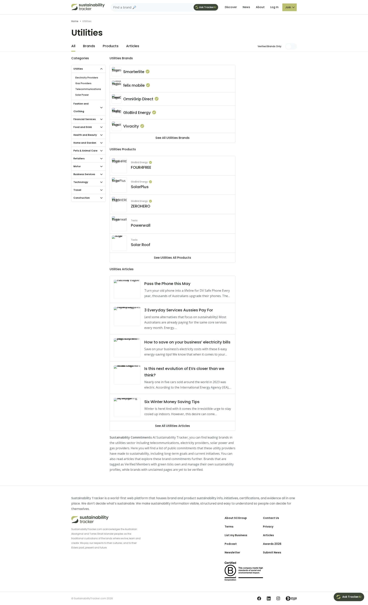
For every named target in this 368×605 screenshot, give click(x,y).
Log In (274, 7)
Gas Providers (83, 83)
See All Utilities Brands (172, 138)
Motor (77, 166)
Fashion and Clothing (81, 107)
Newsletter (232, 552)
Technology (80, 182)
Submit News (272, 552)
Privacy (268, 526)
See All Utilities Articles (172, 426)
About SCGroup (236, 518)
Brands (89, 46)
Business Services (84, 174)
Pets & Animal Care (85, 150)
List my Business (236, 535)
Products (110, 46)
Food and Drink (82, 127)
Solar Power (82, 94)
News (246, 7)
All (73, 46)
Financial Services (84, 119)
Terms (229, 526)
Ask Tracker (207, 7)
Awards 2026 (272, 544)
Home (74, 21)
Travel (77, 190)
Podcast (231, 544)
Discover (231, 7)
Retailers (79, 158)
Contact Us (271, 518)
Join (288, 7)
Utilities (78, 68)
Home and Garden (84, 142)
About (260, 7)
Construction (81, 197)
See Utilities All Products (172, 257)
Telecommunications (88, 89)
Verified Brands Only (269, 46)
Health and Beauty (85, 135)
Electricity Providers (86, 77)
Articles (132, 46)
